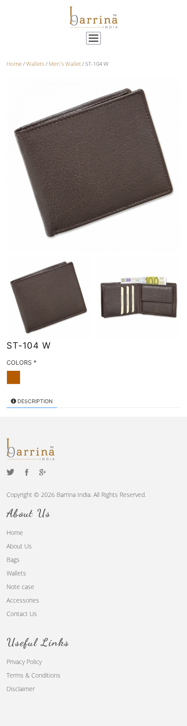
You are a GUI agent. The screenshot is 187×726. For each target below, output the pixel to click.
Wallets (16, 573)
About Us (19, 546)
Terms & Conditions (33, 675)
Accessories (23, 600)
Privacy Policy (24, 662)
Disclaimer (21, 689)
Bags (13, 559)
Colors (22, 362)
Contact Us (22, 614)
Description (34, 401)
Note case (20, 586)
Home (15, 532)
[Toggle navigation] (93, 38)
